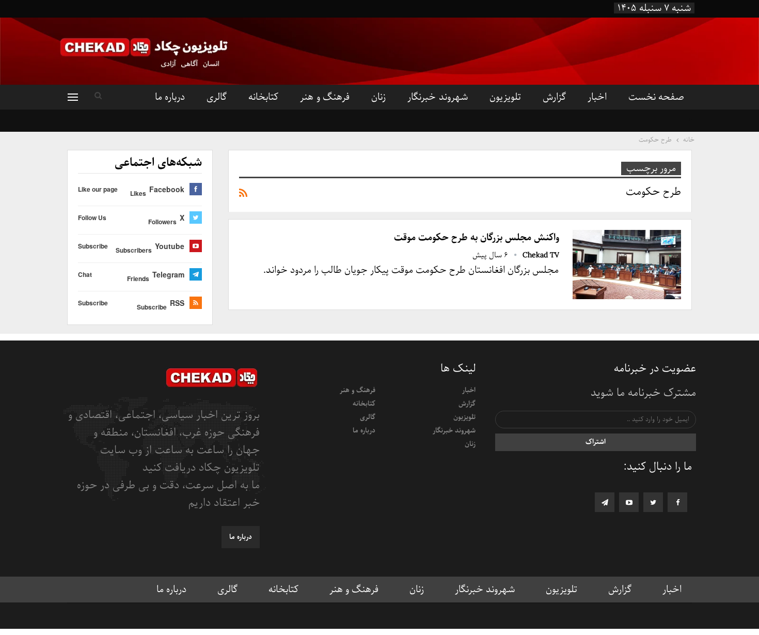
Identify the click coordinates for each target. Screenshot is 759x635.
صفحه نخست (656, 97)
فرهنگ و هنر (325, 97)
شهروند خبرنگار (437, 97)
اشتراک (596, 442)
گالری (217, 97)
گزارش (554, 97)
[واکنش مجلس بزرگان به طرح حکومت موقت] (627, 264)
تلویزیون (505, 97)
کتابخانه (263, 97)
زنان (378, 97)
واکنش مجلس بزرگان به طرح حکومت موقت (476, 237)
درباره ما (170, 97)
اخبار (597, 97)
